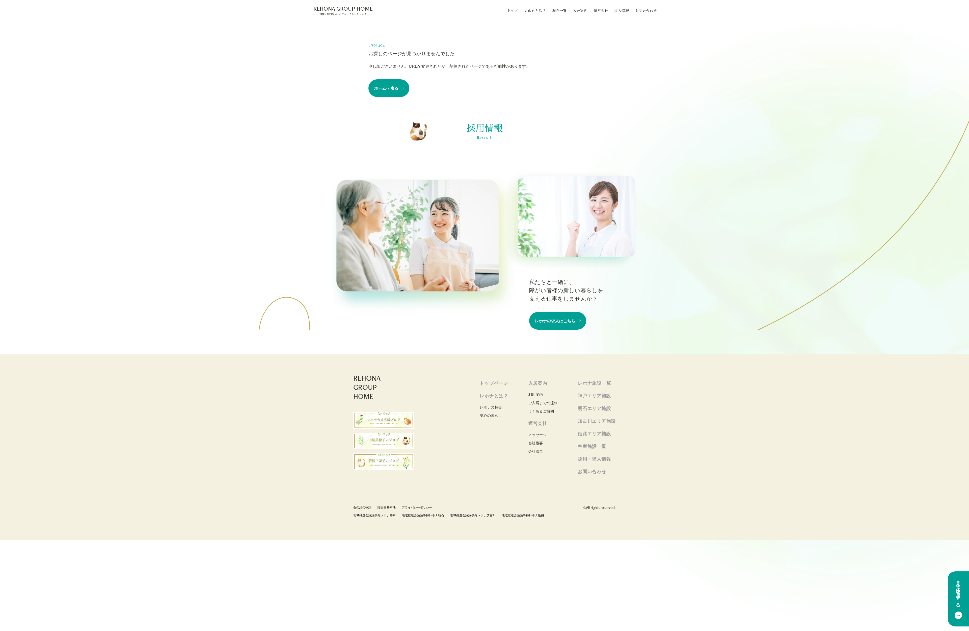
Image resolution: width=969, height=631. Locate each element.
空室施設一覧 (592, 446)
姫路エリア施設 (594, 433)
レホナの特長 (491, 406)
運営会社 (601, 10)
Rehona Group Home (343, 10)
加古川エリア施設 (597, 421)
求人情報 (621, 10)
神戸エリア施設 (594, 395)
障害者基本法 (387, 507)
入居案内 (580, 10)
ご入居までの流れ (543, 402)
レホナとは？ (535, 10)
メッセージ (537, 434)
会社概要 (535, 442)
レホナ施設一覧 (594, 383)
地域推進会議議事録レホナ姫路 (523, 515)
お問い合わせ (646, 10)
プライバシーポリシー (417, 507)
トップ (512, 10)
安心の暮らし (491, 415)
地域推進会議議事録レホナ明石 (423, 515)
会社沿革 (535, 451)
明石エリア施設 (594, 408)
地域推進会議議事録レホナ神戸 (374, 515)
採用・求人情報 (594, 458)
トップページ (494, 383)
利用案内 (535, 394)
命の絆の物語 (362, 507)
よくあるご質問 (541, 411)
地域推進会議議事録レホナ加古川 (473, 515)
